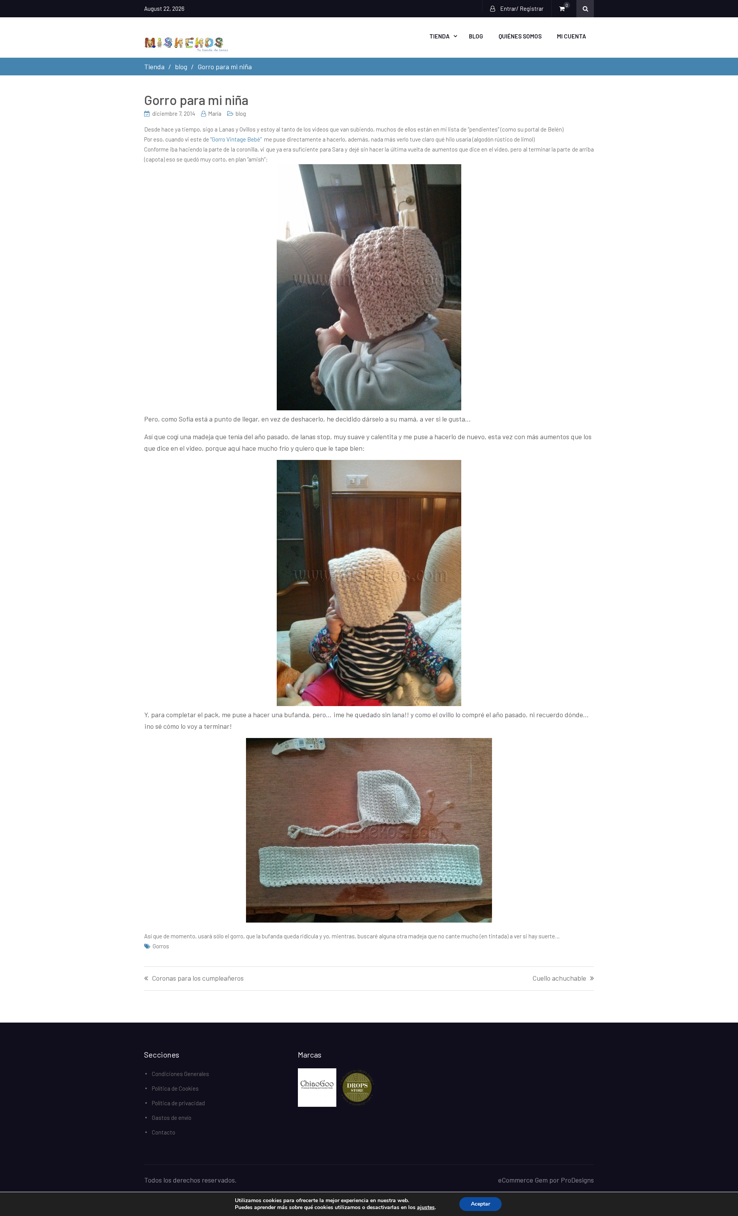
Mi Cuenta (571, 36)
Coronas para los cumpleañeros (198, 978)
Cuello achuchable (559, 978)
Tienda (439, 36)
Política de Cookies (175, 1088)
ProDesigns (577, 1180)
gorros (161, 946)
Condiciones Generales (180, 1073)
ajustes (426, 1207)
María (214, 113)
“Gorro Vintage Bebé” (236, 139)
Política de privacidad (178, 1102)
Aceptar (480, 1204)
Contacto (163, 1132)
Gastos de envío (171, 1117)
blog (241, 113)
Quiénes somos (520, 36)
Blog (476, 36)
